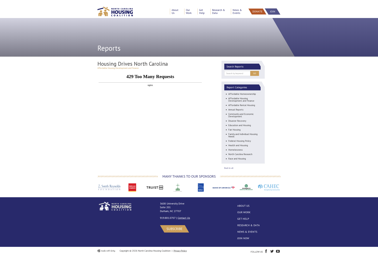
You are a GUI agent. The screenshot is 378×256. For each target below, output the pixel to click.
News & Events (247, 231)
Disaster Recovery (237, 120)
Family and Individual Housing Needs (243, 135)
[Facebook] (266, 251)
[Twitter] (272, 251)
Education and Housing (239, 125)
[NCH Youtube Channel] (278, 251)
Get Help (243, 218)
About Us (243, 205)
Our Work (243, 212)
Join (272, 11)
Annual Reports (235, 109)
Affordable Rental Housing (241, 105)
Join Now (243, 238)
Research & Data (248, 225)
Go (254, 73)
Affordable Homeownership (242, 93)
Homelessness (235, 149)
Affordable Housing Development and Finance (241, 99)
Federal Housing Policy (239, 140)
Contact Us (184, 218)
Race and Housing (237, 158)
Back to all (228, 168)
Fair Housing (234, 129)
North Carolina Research (240, 154)
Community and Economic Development (241, 115)
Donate (257, 11)
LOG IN (5, 2)
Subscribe (175, 229)
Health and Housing (238, 145)
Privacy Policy (180, 250)
